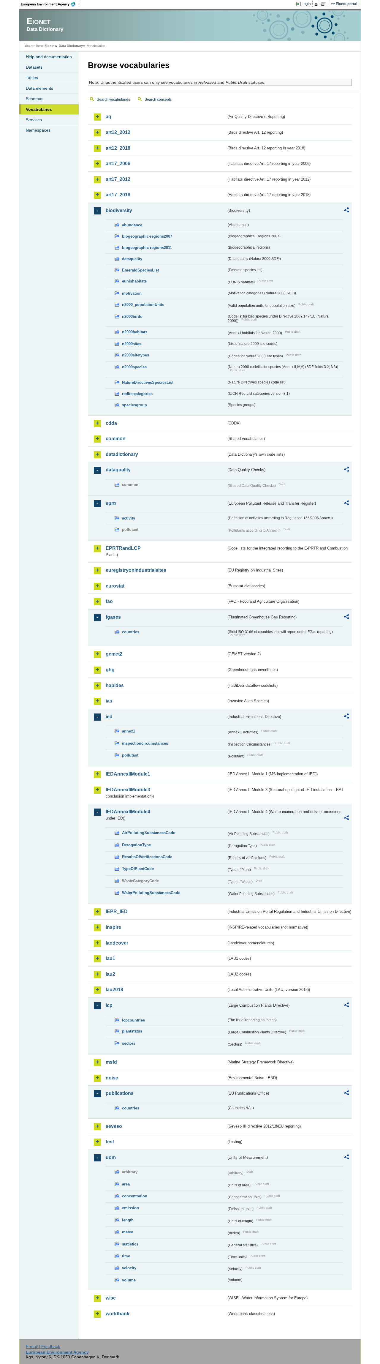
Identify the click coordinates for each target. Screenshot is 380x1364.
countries (130, 632)
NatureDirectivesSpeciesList (147, 382)
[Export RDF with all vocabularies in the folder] (346, 210)
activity (128, 518)
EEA (50, 4)
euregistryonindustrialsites (136, 570)
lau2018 (114, 989)
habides (115, 685)
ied (109, 716)
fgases (113, 617)
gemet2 (114, 653)
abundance (132, 225)
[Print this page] (317, 4)
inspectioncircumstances (145, 743)
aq (108, 116)
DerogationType (136, 845)
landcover (117, 942)
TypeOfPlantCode (138, 868)
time (126, 1256)
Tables (32, 77)
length (128, 1220)
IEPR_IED (117, 911)
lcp (109, 1005)
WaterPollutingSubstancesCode (151, 893)
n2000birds (132, 316)
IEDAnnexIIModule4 (128, 811)
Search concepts (158, 99)
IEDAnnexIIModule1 (128, 773)
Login (306, 4)
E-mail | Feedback (43, 1346)
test (110, 1141)
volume (129, 1280)
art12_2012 (118, 132)
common (116, 438)
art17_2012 (118, 179)
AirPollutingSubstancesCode (148, 833)
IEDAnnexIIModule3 (128, 789)
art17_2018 (118, 194)
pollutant (130, 755)
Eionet (50, 46)
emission (130, 1208)
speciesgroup (134, 405)
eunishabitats (134, 281)
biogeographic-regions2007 (147, 236)
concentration (134, 1196)
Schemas (34, 98)
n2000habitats (134, 332)
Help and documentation (49, 56)
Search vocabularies (113, 99)
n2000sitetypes (135, 355)
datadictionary (122, 454)
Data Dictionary (71, 46)
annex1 (128, 731)
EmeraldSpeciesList (140, 270)
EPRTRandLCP (123, 548)
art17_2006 (118, 163)
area (126, 1184)
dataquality (132, 259)
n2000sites (131, 344)
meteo (127, 1232)
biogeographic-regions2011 (147, 247)
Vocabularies (39, 109)
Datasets (34, 67)
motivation (132, 293)
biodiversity (119, 210)
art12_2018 (118, 148)
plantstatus (132, 1031)
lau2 (110, 974)
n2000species (134, 367)
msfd (111, 1062)
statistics (130, 1244)
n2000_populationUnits (143, 304)
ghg (110, 669)
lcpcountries (133, 1020)
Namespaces (38, 130)
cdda (111, 423)
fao (109, 601)
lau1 (110, 958)
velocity (129, 1268)
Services (34, 119)
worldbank (117, 1313)
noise (112, 1077)
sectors (128, 1043)
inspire (113, 927)
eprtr (111, 503)
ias (109, 700)
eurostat (115, 585)
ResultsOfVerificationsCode (147, 857)
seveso (114, 1126)
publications (120, 1093)
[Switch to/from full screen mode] (324, 4)
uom (111, 1157)
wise (111, 1297)
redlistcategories (137, 393)
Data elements (39, 88)
